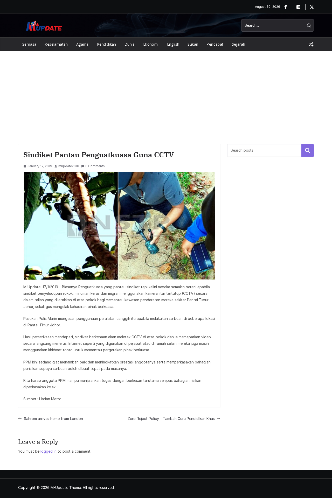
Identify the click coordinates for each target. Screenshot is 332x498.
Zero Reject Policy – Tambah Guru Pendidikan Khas (171, 418)
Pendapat (214, 44)
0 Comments (95, 166)
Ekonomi (151, 44)
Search (307, 150)
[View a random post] (311, 44)
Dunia (130, 44)
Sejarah (238, 44)
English (173, 44)
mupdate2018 (68, 166)
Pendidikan (106, 44)
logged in (48, 451)
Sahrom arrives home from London (53, 418)
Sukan (193, 44)
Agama (82, 44)
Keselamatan (56, 44)
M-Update (59, 487)
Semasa (29, 44)
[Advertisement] (166, 89)
